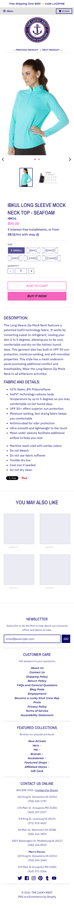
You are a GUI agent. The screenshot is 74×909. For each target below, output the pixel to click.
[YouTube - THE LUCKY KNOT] (54, 878)
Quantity (13, 266)
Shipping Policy (37, 676)
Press (37, 702)
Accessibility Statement (37, 715)
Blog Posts (37, 689)
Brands (36, 754)
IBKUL (12, 218)
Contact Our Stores (46, 790)
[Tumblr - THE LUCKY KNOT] (47, 878)
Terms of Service (37, 710)
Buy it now (37, 296)
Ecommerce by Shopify (42, 896)
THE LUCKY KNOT (42, 892)
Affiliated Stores (36, 767)
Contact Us (37, 672)
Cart (65, 11)
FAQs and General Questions (37, 685)
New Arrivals (37, 741)
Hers (36, 745)
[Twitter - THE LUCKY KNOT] (20, 878)
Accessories (36, 758)
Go (66, 639)
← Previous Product (25, 50)
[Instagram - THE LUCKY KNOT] (33, 878)
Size (10, 244)
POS (20, 896)
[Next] (70, 159)
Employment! (37, 693)
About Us (37, 668)
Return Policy (37, 681)
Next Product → (52, 50)
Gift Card (37, 771)
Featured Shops (35, 762)
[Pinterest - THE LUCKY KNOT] (40, 878)
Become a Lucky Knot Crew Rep (37, 698)
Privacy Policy (37, 706)
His (36, 749)
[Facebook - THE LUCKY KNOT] (26, 878)
